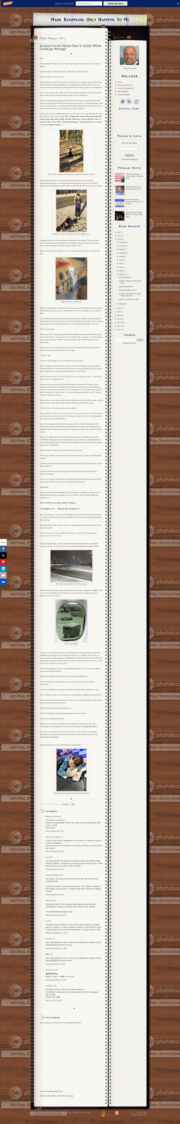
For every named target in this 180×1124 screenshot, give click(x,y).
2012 (119, 326)
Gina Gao (49, 900)
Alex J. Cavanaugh (52, 837)
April (121, 267)
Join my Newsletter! (124, 94)
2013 (119, 322)
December (122, 242)
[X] (3, 555)
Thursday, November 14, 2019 (56, 948)
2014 (119, 319)
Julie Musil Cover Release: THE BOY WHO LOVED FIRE (134, 214)
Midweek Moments (125, 277)
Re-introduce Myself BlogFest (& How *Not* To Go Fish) (134, 201)
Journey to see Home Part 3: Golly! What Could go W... (130, 294)
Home (51, 1091)
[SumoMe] (3, 582)
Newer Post (44, 1091)
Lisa (47, 857)
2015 (119, 315)
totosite (48, 938)
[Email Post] (72, 804)
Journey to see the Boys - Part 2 (129, 299)
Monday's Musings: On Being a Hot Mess (130, 282)
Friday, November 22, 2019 (55, 964)
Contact (129, 37)
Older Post (58, 1091)
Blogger (133, 343)
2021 (119, 232)
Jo (46, 921)
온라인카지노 (52, 973)
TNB (88, 1112)
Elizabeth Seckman (52, 875)
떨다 (47, 954)
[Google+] (136, 104)
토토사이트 (57, 944)
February (122, 274)
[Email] (3, 575)
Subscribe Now (115, 3)
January (121, 304)
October (122, 249)
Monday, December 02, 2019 (56, 980)
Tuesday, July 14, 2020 (54, 1000)
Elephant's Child (52, 816)
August (121, 256)
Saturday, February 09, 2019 (56, 915)
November (122, 246)
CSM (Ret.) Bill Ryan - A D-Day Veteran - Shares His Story (134, 176)
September (122, 253)
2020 (119, 235)
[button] (64, 3)
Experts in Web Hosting (139, 1114)
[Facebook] (3, 549)
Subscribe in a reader (129, 68)
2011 (119, 329)
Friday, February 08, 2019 (55, 831)
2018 (119, 308)
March (121, 271)
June (120, 260)
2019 (119, 239)
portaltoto (49, 985)
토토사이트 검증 (53, 997)
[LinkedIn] (129, 104)
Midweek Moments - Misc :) (128, 290)
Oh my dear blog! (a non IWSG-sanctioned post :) (133, 188)
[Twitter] (122, 104)
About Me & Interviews (125, 85)
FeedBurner (133, 159)
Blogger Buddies (123, 91)
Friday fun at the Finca (126, 286)
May (120, 263)
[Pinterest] (3, 562)
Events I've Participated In (126, 88)
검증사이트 (57, 960)
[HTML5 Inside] (117, 1113)
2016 (119, 312)
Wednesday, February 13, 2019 (57, 933)
